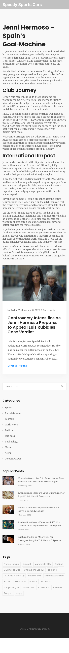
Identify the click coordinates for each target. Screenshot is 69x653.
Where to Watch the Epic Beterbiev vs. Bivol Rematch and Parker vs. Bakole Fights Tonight (41, 480)
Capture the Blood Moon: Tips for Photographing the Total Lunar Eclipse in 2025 (39, 538)
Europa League (11, 587)
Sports (8, 407)
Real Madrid (34, 575)
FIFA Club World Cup (14, 575)
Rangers (8, 593)
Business (10, 436)
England (52, 569)
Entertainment (13, 413)
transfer (33, 581)
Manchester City (43, 564)
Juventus (57, 587)
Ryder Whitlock (19, 310)
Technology (11, 441)
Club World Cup (12, 569)
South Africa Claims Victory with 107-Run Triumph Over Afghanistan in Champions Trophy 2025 (39, 524)
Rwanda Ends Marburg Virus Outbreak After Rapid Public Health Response (41, 494)
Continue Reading (17, 365)
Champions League (34, 569)
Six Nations (43, 587)
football (59, 564)
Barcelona (20, 581)
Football (9, 419)
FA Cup (7, 581)
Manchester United (54, 575)
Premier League (11, 564)
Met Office (46, 581)
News (8, 453)
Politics (9, 430)
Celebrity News (13, 458)
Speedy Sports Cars (22, 4)
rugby (19, 593)
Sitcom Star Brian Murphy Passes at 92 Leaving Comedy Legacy (38, 509)
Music (8, 447)
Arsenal (27, 564)
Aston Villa (28, 587)
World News (11, 424)
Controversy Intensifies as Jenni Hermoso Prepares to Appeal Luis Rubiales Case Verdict (34, 325)
